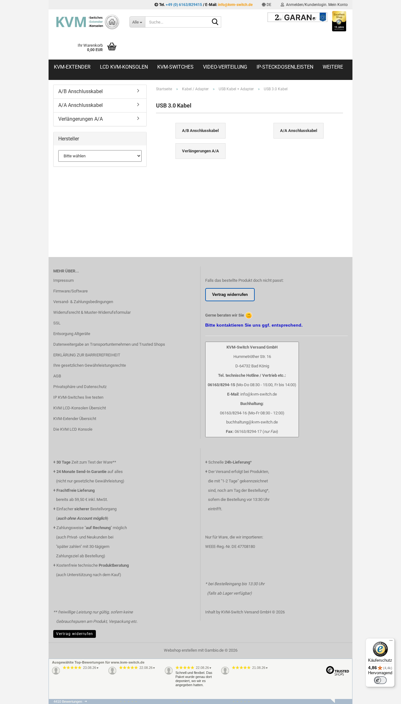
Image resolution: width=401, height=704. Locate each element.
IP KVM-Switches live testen (78, 397)
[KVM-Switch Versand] (86, 21)
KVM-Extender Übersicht (74, 418)
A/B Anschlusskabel (80, 91)
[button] (266, 4)
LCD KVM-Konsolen (124, 67)
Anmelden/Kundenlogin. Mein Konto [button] (316, 5)
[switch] (380, 680)
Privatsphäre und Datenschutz (80, 386)
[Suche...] (215, 22)
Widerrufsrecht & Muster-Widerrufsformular (92, 312)
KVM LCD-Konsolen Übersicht (79, 408)
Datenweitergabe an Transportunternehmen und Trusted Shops (109, 344)
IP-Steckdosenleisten (285, 67)
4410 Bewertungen (68, 701)
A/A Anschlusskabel (80, 105)
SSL (56, 323)
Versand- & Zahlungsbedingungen (83, 301)
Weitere (333, 67)
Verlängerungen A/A (80, 119)
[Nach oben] (383, 702)
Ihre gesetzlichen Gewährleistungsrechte (89, 365)
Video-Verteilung (225, 67)
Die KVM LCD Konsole (72, 429)
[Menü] (391, 642)
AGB (57, 376)
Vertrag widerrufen (74, 634)
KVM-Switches (175, 67)
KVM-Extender (72, 67)
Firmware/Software (70, 291)
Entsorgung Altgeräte (71, 333)
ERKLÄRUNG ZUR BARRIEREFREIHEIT (86, 355)
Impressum (63, 280)
